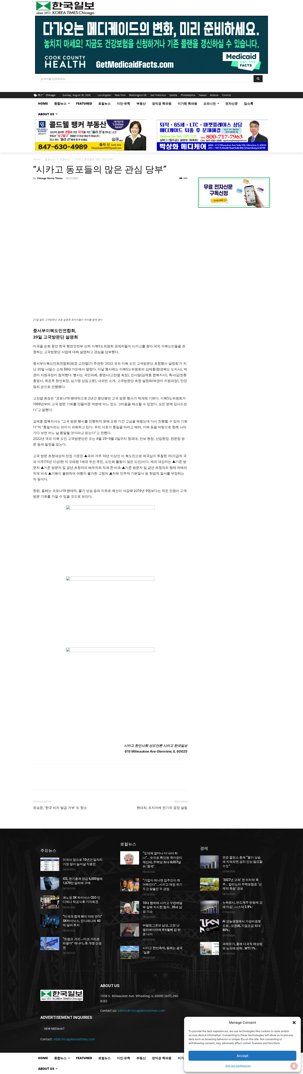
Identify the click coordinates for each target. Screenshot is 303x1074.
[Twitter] (47, 188)
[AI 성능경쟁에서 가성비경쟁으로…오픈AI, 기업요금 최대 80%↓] (209, 925)
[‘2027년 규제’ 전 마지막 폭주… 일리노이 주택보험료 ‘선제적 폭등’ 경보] (209, 884)
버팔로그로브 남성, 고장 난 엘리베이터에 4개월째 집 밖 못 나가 (162, 929)
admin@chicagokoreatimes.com (141, 1010)
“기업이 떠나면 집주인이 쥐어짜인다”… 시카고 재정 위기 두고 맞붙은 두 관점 (162, 884)
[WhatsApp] (68, 188)
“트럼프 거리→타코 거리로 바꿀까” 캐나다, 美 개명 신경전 (82, 943)
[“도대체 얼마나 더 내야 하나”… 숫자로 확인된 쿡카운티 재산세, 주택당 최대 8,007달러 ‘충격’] (129, 857)
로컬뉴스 (65, 159)
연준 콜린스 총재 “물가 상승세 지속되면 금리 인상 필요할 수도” (242, 862)
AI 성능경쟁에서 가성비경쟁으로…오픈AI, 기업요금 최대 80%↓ (241, 925)
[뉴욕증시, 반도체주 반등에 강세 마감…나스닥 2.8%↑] (209, 907)
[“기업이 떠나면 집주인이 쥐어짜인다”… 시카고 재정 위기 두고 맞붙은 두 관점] (129, 884)
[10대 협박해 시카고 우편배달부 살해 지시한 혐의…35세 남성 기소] (129, 907)
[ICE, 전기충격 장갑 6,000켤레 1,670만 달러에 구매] (49, 883)
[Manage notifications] (293, 1066)
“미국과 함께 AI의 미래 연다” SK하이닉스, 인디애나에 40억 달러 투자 (82, 921)
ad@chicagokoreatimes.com (74, 1039)
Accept (242, 1056)
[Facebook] (37, 188)
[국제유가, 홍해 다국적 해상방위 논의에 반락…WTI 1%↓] (209, 948)
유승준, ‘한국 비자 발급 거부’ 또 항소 (60, 808)
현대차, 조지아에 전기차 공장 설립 (162, 808)
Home (37, 159)
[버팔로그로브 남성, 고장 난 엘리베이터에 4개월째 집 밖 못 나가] (129, 929)
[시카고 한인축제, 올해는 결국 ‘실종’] (129, 952)
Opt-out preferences (238, 1065)
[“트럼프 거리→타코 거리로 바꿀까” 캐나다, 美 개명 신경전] (49, 943)
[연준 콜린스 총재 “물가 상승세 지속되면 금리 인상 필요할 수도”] (209, 862)
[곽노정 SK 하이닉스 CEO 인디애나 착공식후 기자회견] (49, 902)
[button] (294, 1022)
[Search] (258, 78)
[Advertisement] (234, 248)
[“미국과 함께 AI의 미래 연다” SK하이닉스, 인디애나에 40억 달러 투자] (49, 920)
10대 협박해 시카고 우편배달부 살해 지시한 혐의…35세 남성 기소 (162, 907)
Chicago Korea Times (49, 178)
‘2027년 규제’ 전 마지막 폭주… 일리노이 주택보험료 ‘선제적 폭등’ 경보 (242, 884)
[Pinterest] (57, 188)
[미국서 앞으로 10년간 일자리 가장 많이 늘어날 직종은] (49, 864)
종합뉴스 (50, 159)
